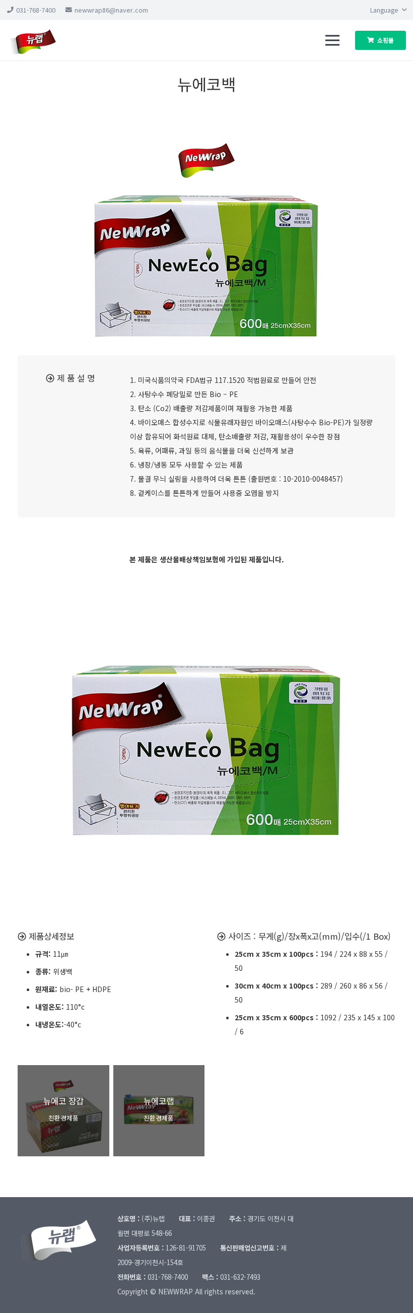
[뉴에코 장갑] (63, 1111)
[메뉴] (332, 40)
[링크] (40, 40)
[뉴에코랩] (159, 1111)
